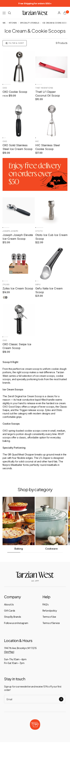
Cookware (51, 548)
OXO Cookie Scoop (15, 91)
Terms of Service (51, 622)
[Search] (9, 13)
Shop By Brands (12, 616)
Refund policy (49, 610)
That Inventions (44, 88)
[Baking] (19, 521)
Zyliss (6, 284)
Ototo (39, 231)
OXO (5, 88)
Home (3, 23)
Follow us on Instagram (16, 622)
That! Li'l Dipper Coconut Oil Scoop (47, 93)
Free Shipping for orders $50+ (34, 3)
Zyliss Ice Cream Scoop (18, 288)
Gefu (37, 284)
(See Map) (9, 651)
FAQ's (45, 604)
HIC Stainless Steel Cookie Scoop (47, 147)
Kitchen (13, 23)
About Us (9, 604)
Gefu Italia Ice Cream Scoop (49, 290)
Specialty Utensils (29, 23)
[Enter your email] (61, 699)
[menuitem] (34, 3)
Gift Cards (9, 610)
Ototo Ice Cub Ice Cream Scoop (51, 236)
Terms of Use (49, 616)
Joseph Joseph (10, 231)
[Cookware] (51, 521)
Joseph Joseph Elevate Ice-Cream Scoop (18, 236)
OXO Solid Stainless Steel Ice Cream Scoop (17, 147)
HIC (37, 141)
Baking (18, 548)
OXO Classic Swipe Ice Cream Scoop (17, 346)
